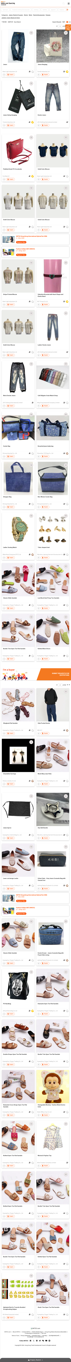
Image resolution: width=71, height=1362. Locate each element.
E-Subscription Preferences (32, 1333)
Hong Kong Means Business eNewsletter (56, 1332)
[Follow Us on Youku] (49, 1341)
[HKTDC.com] (35, 1328)
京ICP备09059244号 (54, 1335)
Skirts (30, 15)
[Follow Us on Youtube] (46, 1341)
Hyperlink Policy (36, 1335)
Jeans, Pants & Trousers (16, 15)
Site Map (44, 1335)
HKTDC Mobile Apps (37, 1332)
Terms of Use (15, 1335)
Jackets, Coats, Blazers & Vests (10, 18)
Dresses (48, 15)
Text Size (43, 1333)
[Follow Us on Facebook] (30, 1341)
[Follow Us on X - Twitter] (34, 1341)
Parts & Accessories (39, 15)
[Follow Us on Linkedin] (37, 1341)
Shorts (26, 15)
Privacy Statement (25, 1335)
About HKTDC (16, 1332)
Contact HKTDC (26, 1332)
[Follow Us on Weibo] (40, 1341)
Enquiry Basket (35, 1360)
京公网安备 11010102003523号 (35, 1337)
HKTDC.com (7, 1332)
